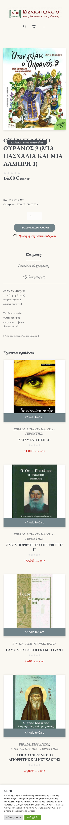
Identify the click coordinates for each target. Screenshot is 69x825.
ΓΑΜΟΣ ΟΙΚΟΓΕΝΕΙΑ (41, 644)
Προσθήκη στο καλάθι (34, 227)
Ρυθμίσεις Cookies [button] (13, 817)
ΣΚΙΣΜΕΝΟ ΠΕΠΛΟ (34, 440)
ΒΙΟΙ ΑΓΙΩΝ (40, 744)
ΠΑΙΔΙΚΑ (32, 204)
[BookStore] (34, 13)
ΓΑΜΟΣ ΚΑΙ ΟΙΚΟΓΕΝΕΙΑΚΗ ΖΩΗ (34, 650)
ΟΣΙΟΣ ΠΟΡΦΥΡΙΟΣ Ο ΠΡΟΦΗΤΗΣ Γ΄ (34, 547)
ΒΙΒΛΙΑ (21, 204)
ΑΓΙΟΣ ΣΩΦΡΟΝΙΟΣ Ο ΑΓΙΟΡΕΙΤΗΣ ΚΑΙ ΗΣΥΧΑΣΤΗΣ (34, 757)
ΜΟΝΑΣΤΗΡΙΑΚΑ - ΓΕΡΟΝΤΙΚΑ (40, 431)
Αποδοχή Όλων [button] (32, 817)
